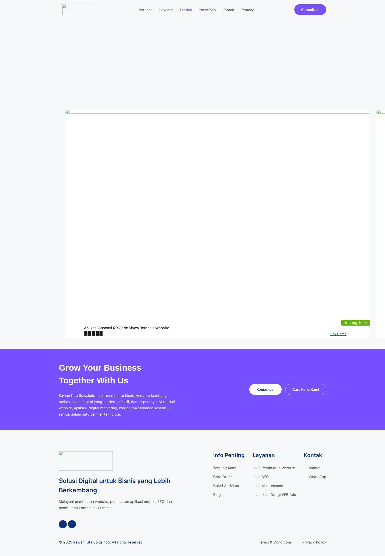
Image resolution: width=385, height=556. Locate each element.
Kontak (228, 10)
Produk (186, 10)
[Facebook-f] (63, 524)
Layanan (166, 10)
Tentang (247, 10)
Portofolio (207, 10)
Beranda (146, 10)
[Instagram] (72, 524)
